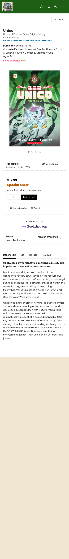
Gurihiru (47, 40)
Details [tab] (33, 254)
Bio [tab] (22, 254)
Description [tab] (9, 254)
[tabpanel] (34, 305)
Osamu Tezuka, (13, 40)
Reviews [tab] (46, 254)
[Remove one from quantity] (9, 197)
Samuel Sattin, (32, 40)
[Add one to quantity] (18, 197)
